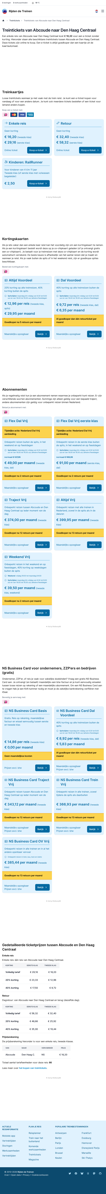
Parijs (58, 1143)
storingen (6, 3)
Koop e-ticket (36, 150)
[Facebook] (76, 1173)
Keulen (58, 1157)
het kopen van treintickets (33, 1068)
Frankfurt (86, 1133)
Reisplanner (35, 1133)
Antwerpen (61, 1133)
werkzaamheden (20, 3)
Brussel (59, 1152)
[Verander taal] (96, 11)
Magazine (34, 1159)
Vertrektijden (9, 1140)
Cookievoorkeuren (40, 1175)
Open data (16, 1175)
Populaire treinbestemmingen (71, 1126)
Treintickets (14, 20)
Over (6, 1175)
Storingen (7, 1145)
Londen (59, 1148)
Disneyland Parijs (91, 1148)
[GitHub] (100, 1173)
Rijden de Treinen (26, 1172)
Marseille (86, 1152)
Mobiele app (8, 1135)
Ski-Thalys (87, 1157)
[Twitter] (69, 1173)
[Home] (4, 20)
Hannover (87, 1143)
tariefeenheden (24, 1062)
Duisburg (86, 1138)
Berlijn (58, 1138)
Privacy (26, 1175)
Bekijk (40, 334)
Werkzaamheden (10, 1150)
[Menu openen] (102, 11)
